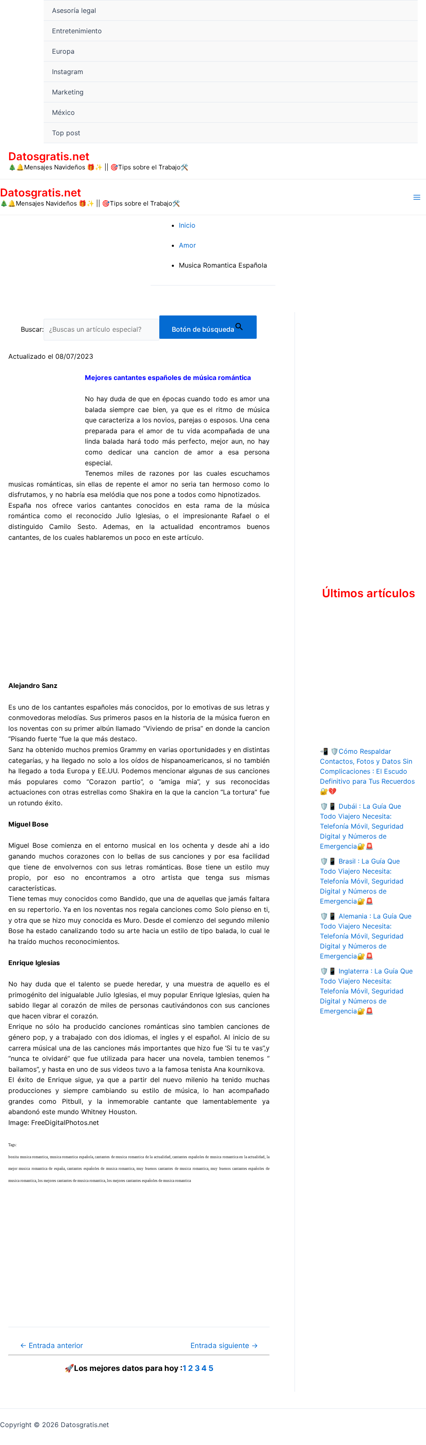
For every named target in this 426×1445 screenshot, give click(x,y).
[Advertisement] (139, 612)
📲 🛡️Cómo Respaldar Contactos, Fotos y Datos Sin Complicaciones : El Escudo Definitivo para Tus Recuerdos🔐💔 (367, 771)
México (63, 112)
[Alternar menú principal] (417, 197)
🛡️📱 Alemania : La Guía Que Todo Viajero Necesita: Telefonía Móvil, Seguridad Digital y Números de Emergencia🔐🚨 (365, 936)
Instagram (67, 71)
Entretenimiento (77, 31)
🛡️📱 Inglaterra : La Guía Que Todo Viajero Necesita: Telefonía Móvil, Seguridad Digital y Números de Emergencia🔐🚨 (366, 991)
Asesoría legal (74, 10)
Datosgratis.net (48, 156)
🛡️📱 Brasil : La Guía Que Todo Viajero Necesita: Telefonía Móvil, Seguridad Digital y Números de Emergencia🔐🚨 (362, 881)
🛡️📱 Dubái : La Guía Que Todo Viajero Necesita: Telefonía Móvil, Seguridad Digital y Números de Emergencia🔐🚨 (362, 826)
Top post (66, 133)
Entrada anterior (51, 1345)
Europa (63, 51)
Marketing (68, 92)
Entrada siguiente (224, 1345)
